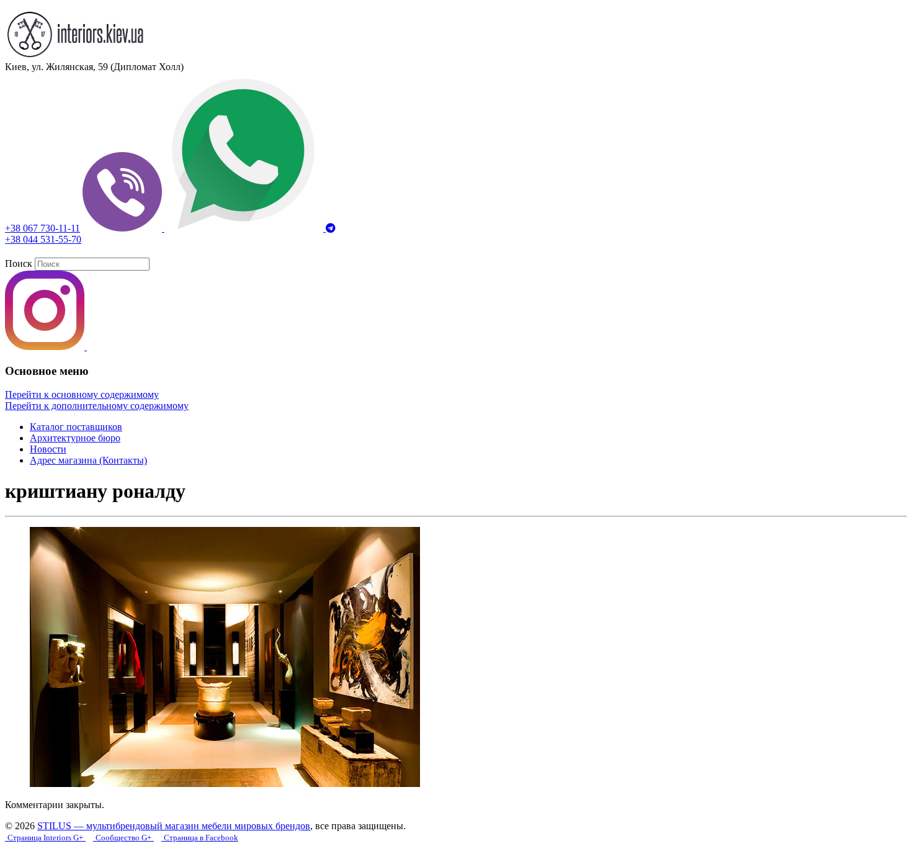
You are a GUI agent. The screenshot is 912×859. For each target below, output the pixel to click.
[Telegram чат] (331, 228)
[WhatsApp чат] (245, 228)
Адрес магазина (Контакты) (88, 460)
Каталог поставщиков (76, 426)
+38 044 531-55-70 (43, 239)
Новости (48, 449)
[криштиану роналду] (225, 783)
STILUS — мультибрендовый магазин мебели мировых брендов (173, 826)
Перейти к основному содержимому (82, 394)
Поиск (18, 263)
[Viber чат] (123, 228)
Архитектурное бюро (75, 438)
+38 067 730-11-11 (42, 228)
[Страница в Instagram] (46, 346)
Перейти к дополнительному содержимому (97, 405)
